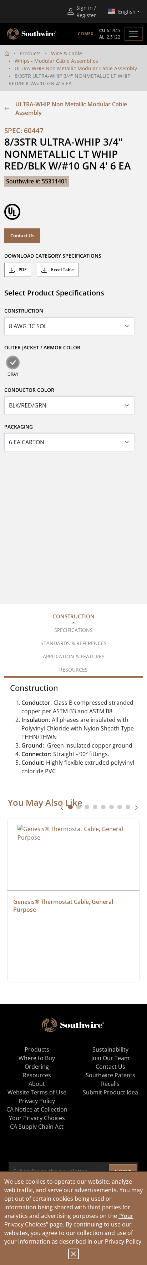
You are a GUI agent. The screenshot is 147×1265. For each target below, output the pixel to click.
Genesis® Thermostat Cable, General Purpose (64, 906)
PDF (21, 270)
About (37, 1084)
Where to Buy (37, 1058)
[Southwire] (32, 34)
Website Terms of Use (36, 1092)
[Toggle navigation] (134, 34)
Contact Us (22, 235)
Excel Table (62, 270)
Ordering (37, 1067)
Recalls (110, 1084)
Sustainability (110, 1049)
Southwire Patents (110, 1075)
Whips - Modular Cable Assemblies (56, 60)
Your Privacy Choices (37, 1118)
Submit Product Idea (110, 1092)
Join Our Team (110, 1058)
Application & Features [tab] (74, 656)
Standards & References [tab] (74, 643)
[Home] (6, 53)
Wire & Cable (66, 53)
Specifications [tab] (73, 630)
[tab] (70, 807)
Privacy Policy (123, 1241)
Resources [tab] (73, 669)
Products (30, 53)
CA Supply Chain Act (37, 1126)
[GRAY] (12, 362)
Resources (37, 1075)
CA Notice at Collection (36, 1109)
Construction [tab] (73, 616)
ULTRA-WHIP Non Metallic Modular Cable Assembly (76, 68)
